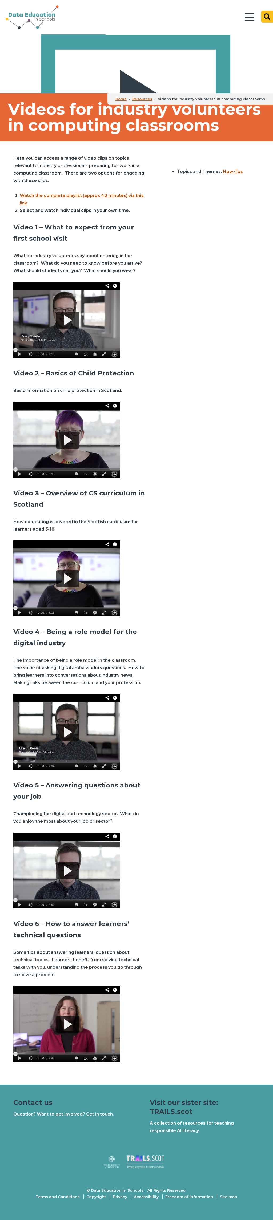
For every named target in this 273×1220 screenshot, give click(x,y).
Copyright (96, 1196)
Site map (228, 1196)
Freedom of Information (189, 1196)
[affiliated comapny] (115, 1164)
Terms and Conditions (58, 1196)
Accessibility (146, 1196)
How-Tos (233, 171)
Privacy (120, 1196)
